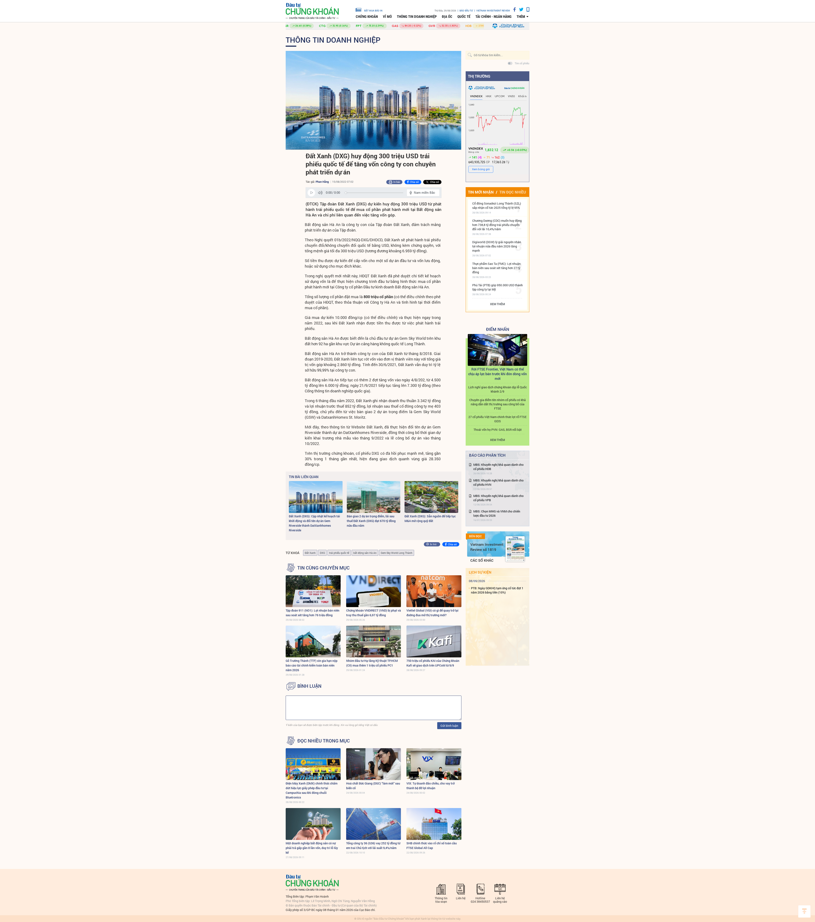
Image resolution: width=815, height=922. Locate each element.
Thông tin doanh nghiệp (417, 16)
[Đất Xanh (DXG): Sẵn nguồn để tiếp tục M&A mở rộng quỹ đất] (431, 497)
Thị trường (479, 76)
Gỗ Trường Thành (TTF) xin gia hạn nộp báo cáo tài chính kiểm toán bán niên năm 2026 (311, 665)
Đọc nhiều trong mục (323, 741)
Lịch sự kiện (480, 572)
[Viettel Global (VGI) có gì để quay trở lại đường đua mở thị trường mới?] (433, 591)
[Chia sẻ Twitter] (519, 9)
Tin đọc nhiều (512, 192)
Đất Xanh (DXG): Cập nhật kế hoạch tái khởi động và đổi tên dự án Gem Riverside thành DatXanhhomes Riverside (314, 523)
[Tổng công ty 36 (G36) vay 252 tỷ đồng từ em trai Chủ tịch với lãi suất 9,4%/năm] (373, 824)
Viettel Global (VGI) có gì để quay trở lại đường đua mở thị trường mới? (432, 612)
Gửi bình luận (449, 726)
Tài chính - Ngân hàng (493, 16)
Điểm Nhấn (497, 329)
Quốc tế (463, 16)
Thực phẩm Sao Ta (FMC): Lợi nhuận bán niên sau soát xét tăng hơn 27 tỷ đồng (496, 268)
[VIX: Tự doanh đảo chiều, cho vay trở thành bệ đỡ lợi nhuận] (433, 764)
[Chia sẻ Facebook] (513, 9)
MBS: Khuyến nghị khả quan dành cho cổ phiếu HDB (498, 467)
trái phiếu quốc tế (339, 552)
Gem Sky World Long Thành (396, 552)
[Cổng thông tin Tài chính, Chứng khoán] (312, 11)
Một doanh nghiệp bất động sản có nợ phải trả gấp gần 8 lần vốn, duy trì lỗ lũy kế (312, 848)
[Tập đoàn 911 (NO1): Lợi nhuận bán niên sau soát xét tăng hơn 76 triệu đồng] (313, 591)
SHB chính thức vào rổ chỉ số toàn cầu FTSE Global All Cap (431, 845)
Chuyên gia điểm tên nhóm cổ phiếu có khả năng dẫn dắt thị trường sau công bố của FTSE (497, 404)
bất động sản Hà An (365, 552)
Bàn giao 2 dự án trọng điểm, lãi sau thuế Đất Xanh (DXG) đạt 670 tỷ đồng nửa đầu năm (371, 521)
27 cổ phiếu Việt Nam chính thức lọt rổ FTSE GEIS (497, 419)
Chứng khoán (367, 16)
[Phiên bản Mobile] (526, 9)
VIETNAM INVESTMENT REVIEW (493, 10)
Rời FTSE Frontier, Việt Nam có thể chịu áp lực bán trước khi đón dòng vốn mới (497, 374)
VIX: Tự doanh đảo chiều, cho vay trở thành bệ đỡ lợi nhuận (430, 785)
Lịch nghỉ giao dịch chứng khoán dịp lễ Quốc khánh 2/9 (497, 389)
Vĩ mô (387, 16)
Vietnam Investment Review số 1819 (486, 547)
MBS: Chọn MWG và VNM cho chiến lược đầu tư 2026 (496, 513)
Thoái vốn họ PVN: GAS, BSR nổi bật (498, 430)
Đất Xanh (310, 552)
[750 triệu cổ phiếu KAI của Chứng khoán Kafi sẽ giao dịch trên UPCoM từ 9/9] (433, 641)
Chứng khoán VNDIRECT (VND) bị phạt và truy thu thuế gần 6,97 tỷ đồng (373, 612)
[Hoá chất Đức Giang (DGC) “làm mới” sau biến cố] (373, 764)
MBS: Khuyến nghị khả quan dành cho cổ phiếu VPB (498, 498)
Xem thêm (497, 304)
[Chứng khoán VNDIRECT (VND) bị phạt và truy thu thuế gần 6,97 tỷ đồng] (373, 591)
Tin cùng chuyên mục (323, 568)
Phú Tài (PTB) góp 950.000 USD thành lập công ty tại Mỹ (497, 287)
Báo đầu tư (466, 10)
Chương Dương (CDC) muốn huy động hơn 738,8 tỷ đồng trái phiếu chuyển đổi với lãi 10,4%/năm (497, 225)
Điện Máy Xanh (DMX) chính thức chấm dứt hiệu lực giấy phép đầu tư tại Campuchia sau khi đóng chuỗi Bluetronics (311, 790)
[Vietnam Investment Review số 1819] (515, 549)
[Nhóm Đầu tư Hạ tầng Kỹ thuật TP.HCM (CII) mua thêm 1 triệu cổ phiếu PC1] (373, 641)
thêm (521, 16)
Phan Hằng (322, 182)
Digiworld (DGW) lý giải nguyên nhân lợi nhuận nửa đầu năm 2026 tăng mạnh (496, 246)
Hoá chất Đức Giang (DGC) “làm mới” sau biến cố (373, 785)
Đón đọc (475, 536)
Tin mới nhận (481, 192)
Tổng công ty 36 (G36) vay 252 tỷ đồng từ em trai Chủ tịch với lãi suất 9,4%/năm (373, 845)
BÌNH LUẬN (309, 686)
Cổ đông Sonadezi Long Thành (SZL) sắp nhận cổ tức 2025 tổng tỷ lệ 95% (496, 205)
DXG (322, 552)
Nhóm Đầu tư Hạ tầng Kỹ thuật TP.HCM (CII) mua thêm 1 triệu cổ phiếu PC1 (372, 663)
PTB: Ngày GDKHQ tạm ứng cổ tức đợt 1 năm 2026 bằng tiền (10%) (497, 590)
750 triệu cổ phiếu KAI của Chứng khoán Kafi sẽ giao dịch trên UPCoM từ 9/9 (432, 663)
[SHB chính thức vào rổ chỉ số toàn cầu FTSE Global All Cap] (433, 824)
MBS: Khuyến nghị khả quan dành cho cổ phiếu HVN (498, 482)
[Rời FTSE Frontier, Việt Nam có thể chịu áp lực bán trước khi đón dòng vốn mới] (497, 350)
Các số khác (481, 560)
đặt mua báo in (373, 10)
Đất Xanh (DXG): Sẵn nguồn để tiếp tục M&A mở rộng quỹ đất (430, 518)
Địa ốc (447, 16)
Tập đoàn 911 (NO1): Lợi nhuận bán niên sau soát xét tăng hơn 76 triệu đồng (312, 612)
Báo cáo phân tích (487, 455)
